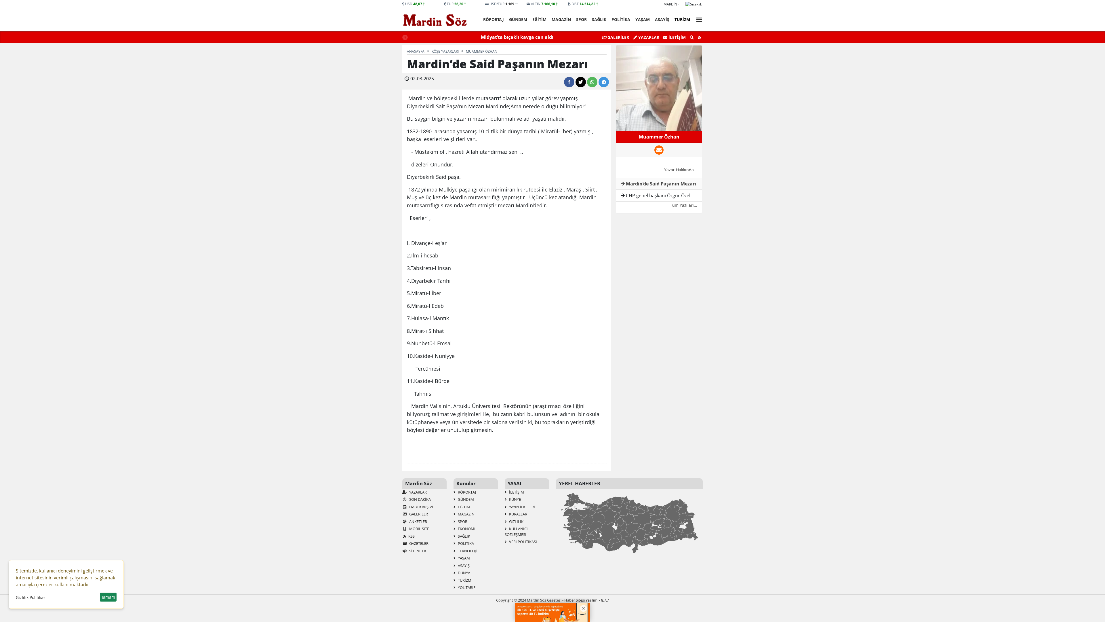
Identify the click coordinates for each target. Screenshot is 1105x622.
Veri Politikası (522, 541)
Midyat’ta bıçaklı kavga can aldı (458, 37)
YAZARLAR (417, 492)
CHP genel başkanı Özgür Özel (657, 195)
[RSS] (699, 37)
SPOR (581, 19)
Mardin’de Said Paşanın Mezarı (660, 184)
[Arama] (691, 37)
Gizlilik (515, 521)
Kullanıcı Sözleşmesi (516, 531)
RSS (411, 536)
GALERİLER (617, 37)
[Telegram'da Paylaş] (604, 82)
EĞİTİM (539, 19)
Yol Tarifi (467, 587)
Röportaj (493, 19)
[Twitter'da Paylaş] (581, 82)
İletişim (676, 37)
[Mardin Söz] (435, 20)
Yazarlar (648, 37)
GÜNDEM (518, 19)
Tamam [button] (108, 597)
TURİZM (682, 19)
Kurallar (517, 514)
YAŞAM (642, 19)
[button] (697, 19)
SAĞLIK (599, 19)
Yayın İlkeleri (521, 506)
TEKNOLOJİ (467, 550)
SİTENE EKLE (419, 550)
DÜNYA (463, 572)
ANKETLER (417, 521)
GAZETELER (418, 543)
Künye (514, 499)
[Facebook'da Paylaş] (569, 82)
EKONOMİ (466, 528)
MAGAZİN (561, 19)
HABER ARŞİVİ (420, 506)
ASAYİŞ (662, 19)
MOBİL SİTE (418, 528)
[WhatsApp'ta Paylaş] (592, 82)
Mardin (670, 4)
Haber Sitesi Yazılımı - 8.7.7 (586, 600)
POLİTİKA (620, 19)
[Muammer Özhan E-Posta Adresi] (659, 150)
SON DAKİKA (419, 499)
